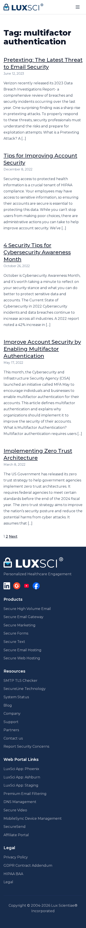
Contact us (13, 738)
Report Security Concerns (26, 746)
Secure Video (15, 810)
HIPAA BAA (13, 874)
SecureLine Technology (25, 689)
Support (11, 722)
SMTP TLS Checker (20, 680)
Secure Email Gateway (23, 617)
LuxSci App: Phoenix (21, 769)
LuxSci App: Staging (21, 785)
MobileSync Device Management (33, 818)
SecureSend (15, 827)
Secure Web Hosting (22, 658)
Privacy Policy (16, 857)
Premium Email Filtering (25, 794)
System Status (16, 697)
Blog (8, 705)
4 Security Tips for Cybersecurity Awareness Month (37, 252)
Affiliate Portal (16, 835)
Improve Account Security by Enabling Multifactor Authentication (42, 349)
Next (13, 536)
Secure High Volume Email (27, 609)
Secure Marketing (20, 625)
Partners (11, 730)
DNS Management (20, 802)
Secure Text (14, 642)
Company (12, 713)
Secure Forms (16, 633)
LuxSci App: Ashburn (22, 777)
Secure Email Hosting (22, 650)
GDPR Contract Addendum (28, 865)
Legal (8, 882)
